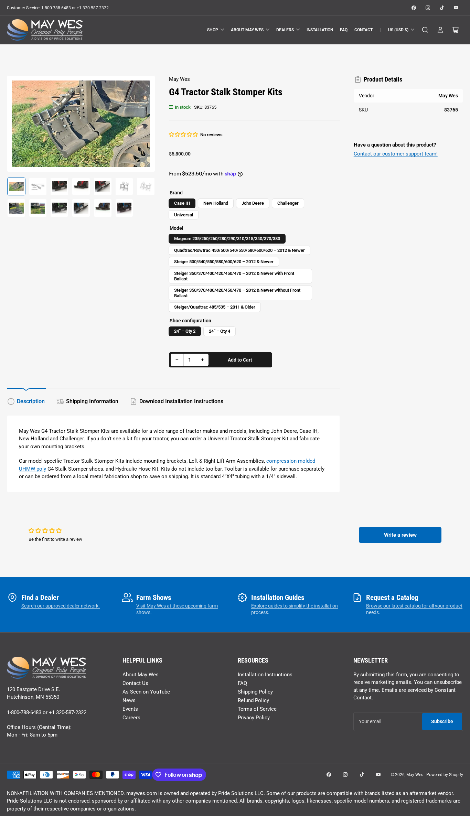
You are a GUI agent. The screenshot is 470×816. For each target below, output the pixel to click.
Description (31, 401)
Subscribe (442, 721)
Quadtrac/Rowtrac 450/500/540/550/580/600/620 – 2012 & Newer (239, 250)
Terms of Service (257, 709)
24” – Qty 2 (184, 331)
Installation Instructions (265, 675)
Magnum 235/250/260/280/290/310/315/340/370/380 (227, 238)
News (129, 700)
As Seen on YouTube (146, 692)
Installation (320, 30)
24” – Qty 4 (219, 331)
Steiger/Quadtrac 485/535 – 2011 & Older (214, 307)
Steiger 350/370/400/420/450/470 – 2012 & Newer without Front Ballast (237, 293)
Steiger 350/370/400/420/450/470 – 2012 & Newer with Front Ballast (234, 276)
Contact (363, 30)
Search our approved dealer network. (60, 606)
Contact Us (135, 683)
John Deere (253, 203)
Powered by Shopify (444, 774)
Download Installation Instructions (181, 401)
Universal (183, 214)
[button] (184, 134)
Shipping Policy (255, 692)
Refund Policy (253, 700)
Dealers (285, 30)
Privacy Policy (254, 718)
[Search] (425, 29)
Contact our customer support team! (396, 154)
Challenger (288, 203)
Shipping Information (92, 401)
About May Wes (247, 30)
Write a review (400, 535)
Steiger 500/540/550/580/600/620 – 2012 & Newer (224, 261)
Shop (212, 30)
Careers (131, 718)
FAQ (344, 30)
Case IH (182, 203)
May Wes (179, 79)
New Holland (215, 203)
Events (130, 709)
